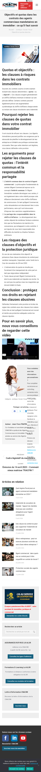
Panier (30, 1)
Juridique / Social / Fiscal (11, 46)
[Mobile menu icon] (37, 5)
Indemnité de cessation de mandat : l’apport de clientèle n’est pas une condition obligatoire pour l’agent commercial (26, 509)
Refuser (29, 769)
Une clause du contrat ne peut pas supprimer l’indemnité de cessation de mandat (26, 527)
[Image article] (8, 491)
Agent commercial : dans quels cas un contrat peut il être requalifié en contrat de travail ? (27, 556)
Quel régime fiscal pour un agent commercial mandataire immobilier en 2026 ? (26, 491)
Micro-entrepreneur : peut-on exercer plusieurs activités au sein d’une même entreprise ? (27, 542)
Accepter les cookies (17, 769)
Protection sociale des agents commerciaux (27, 569)
